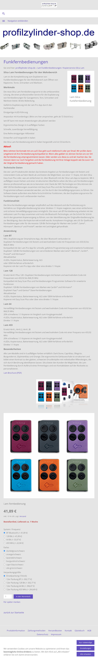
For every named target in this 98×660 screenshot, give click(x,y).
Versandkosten (55, 630)
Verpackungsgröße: (12, 572)
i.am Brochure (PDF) (13, 373)
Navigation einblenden (18, 21)
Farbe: (6, 547)
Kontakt (68, 630)
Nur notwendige (85, 642)
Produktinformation (16, 630)
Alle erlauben (85, 654)
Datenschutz (42, 634)
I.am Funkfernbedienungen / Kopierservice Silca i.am (60, 68)
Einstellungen (85, 648)
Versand (22, 516)
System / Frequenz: (12, 529)
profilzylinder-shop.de (25, 68)
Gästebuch (79, 630)
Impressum (56, 634)
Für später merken (12, 602)
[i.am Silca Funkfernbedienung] (49, 455)
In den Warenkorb (23, 596)
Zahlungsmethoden (36, 630)
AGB (89, 630)
